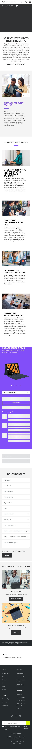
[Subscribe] (28, 723)
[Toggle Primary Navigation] (30, 2)
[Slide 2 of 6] (13, 385)
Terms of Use (12, 739)
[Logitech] (10, 2)
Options (12, 420)
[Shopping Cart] (25, 2)
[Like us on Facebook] (12, 716)
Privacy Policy (20, 739)
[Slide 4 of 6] (17, 385)
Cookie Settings (14, 741)
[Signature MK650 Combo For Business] (4, 425)
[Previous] (24, 95)
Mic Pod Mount (12, 415)
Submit (7, 555)
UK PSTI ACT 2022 (17, 743)
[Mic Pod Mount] (4, 416)
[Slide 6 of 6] (21, 385)
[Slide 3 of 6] (15, 385)
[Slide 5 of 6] (19, 385)
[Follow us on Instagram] (20, 716)
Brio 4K (10, 434)
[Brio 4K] (4, 435)
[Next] (28, 95)
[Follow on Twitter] (16, 716)
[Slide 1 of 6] (11, 385)
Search (21, 2)
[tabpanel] (16, 85)
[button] (10, 6)
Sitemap (21, 741)
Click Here (22, 551)
